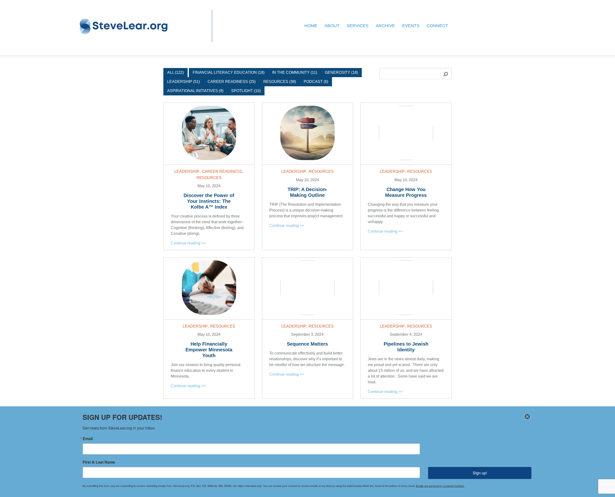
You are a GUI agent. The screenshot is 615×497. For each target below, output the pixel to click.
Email (88, 439)
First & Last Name (99, 462)
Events (410, 25)
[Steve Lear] (124, 26)
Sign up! (480, 473)
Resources (209, 178)
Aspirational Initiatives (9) (195, 91)
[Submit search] (443, 73)
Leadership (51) (183, 82)
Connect (437, 25)
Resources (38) (279, 82)
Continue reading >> (188, 243)
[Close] (527, 416)
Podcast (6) (316, 82)
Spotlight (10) (246, 91)
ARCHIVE (385, 25)
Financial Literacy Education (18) (228, 72)
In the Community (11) (294, 72)
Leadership (186, 171)
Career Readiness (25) (232, 82)
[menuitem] (311, 26)
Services (358, 25)
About (332, 25)
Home (310, 25)
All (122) (175, 72)
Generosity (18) (341, 72)
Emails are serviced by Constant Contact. (440, 486)
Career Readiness (222, 171)
